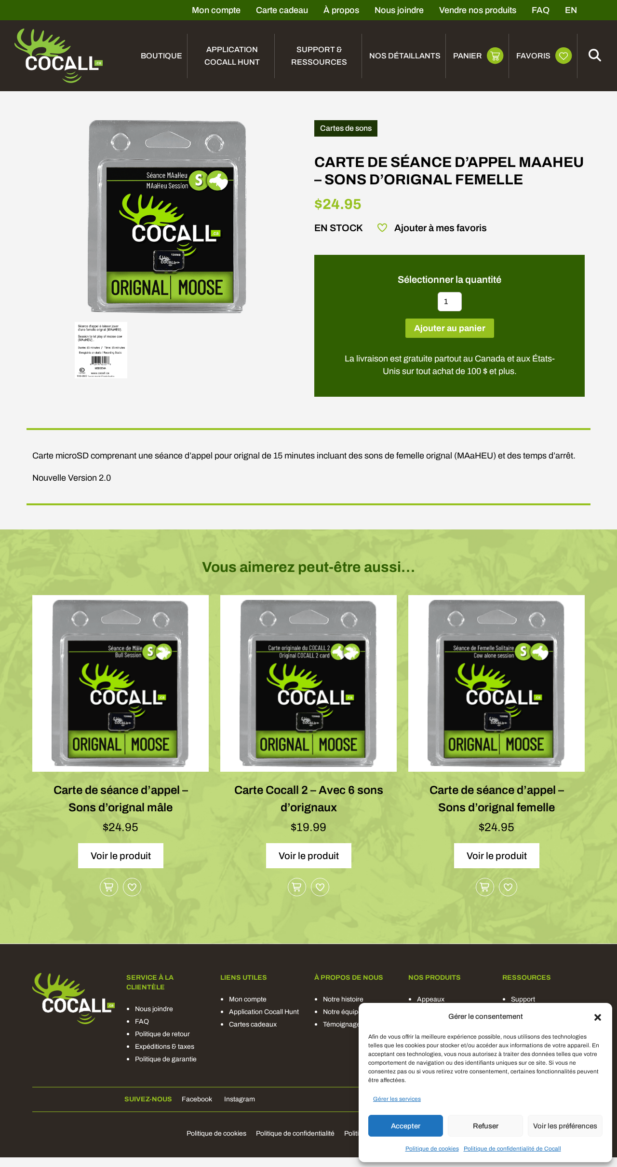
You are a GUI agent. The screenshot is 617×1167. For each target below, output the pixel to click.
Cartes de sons (346, 128)
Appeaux (430, 999)
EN (571, 10)
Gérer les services (397, 1099)
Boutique (161, 56)
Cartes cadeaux (253, 1024)
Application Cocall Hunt (232, 55)
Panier (467, 56)
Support (523, 999)
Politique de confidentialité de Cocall (512, 1148)
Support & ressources (319, 55)
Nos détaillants (405, 56)
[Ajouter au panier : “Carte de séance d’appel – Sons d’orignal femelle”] (485, 887)
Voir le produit (121, 855)
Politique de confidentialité (295, 1133)
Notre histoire (343, 999)
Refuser (485, 1126)
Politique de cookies (432, 1148)
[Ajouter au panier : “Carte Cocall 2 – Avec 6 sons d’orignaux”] (297, 887)
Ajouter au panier (449, 328)
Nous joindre (399, 10)
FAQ (541, 10)
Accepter (405, 1126)
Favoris (533, 56)
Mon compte (216, 10)
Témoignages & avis (353, 1024)
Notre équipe (342, 1011)
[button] (598, 1016)
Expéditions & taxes (164, 1046)
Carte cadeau (282, 10)
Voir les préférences (565, 1126)
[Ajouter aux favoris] (132, 887)
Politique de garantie (166, 1059)
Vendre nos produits (477, 10)
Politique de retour (162, 1034)
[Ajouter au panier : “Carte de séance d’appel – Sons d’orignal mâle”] (109, 887)
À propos (341, 10)
